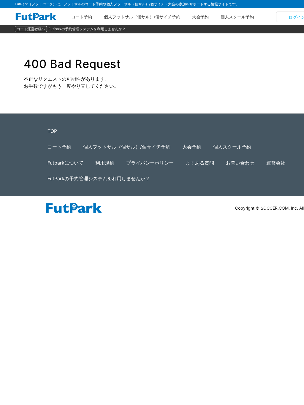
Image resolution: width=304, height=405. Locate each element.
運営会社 (275, 163)
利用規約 (104, 163)
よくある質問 (200, 163)
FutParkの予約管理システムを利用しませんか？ (87, 29)
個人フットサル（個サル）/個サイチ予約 (142, 16)
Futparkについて (65, 163)
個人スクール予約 (237, 16)
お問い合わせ (240, 163)
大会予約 (200, 16)
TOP (52, 131)
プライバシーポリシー (150, 163)
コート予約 (81, 16)
